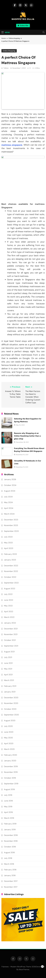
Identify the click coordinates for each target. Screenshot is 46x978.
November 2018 (11, 841)
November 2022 (11, 571)
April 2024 (8, 508)
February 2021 (10, 686)
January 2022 (10, 623)
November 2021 (10, 634)
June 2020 (8, 732)
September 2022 (11, 582)
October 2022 (10, 577)
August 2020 (9, 720)
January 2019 (10, 829)
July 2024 (8, 496)
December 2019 (11, 766)
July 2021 (8, 657)
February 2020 (10, 755)
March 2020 (9, 749)
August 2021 (9, 651)
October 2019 (10, 778)
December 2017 (10, 881)
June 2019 (8, 801)
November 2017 (10, 887)
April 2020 (8, 743)
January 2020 (10, 760)
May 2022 (8, 605)
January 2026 (10, 479)
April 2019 (8, 812)
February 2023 (10, 554)
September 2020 (11, 714)
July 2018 (8, 858)
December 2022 (11, 565)
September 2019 (11, 783)
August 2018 (9, 852)
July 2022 (8, 594)
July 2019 (8, 795)
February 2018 (10, 869)
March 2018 (9, 864)
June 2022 (8, 600)
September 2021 (11, 646)
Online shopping (9, 51)
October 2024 (10, 485)
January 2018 (10, 875)
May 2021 (8, 669)
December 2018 (11, 835)
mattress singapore (11, 144)
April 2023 (8, 548)
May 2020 (8, 737)
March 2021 (9, 680)
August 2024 (9, 491)
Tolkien (6, 68)
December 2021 (11, 628)
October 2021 (10, 640)
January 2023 (10, 560)
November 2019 (11, 772)
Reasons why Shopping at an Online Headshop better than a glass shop (27, 436)
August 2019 (9, 789)
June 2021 (8, 663)
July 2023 (8, 537)
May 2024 (8, 502)
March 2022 (9, 617)
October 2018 (10, 846)
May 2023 (8, 542)
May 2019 (8, 806)
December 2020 (11, 697)
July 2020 (8, 726)
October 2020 (10, 709)
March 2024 (9, 514)
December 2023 (11, 519)
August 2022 (9, 588)
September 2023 (11, 531)
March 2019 (9, 818)
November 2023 (11, 525)
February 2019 (10, 823)
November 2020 (11, 703)
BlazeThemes (24, 969)
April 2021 (8, 674)
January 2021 (9, 692)
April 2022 (8, 611)
